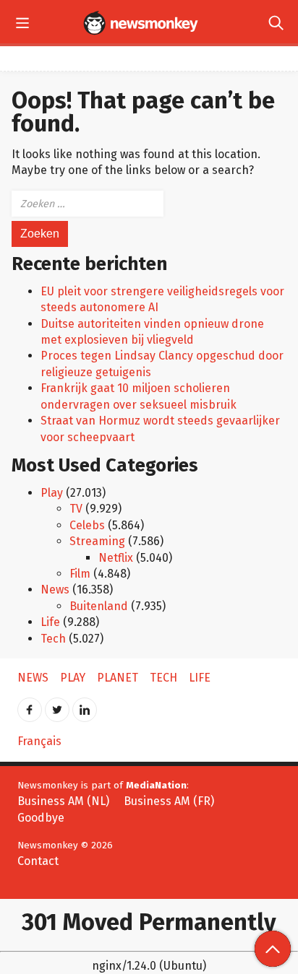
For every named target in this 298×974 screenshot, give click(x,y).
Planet (117, 677)
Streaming (97, 541)
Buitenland (98, 606)
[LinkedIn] (84, 705)
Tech (53, 638)
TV (75, 509)
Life (50, 622)
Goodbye (40, 818)
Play (52, 493)
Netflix (115, 558)
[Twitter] (57, 705)
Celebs (87, 525)
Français (39, 741)
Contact (38, 861)
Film (79, 574)
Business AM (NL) (63, 801)
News (55, 589)
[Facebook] (29, 705)
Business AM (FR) (169, 801)
